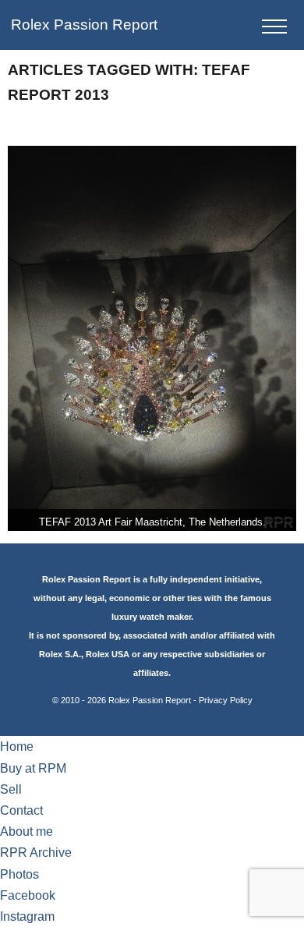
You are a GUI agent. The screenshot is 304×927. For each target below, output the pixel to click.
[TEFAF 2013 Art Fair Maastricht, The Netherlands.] (152, 338)
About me (26, 831)
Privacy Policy (226, 700)
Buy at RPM (33, 768)
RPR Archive (36, 852)
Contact (21, 810)
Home (17, 746)
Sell (11, 789)
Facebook (27, 895)
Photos (19, 874)
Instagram (27, 916)
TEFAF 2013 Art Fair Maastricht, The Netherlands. (152, 522)
